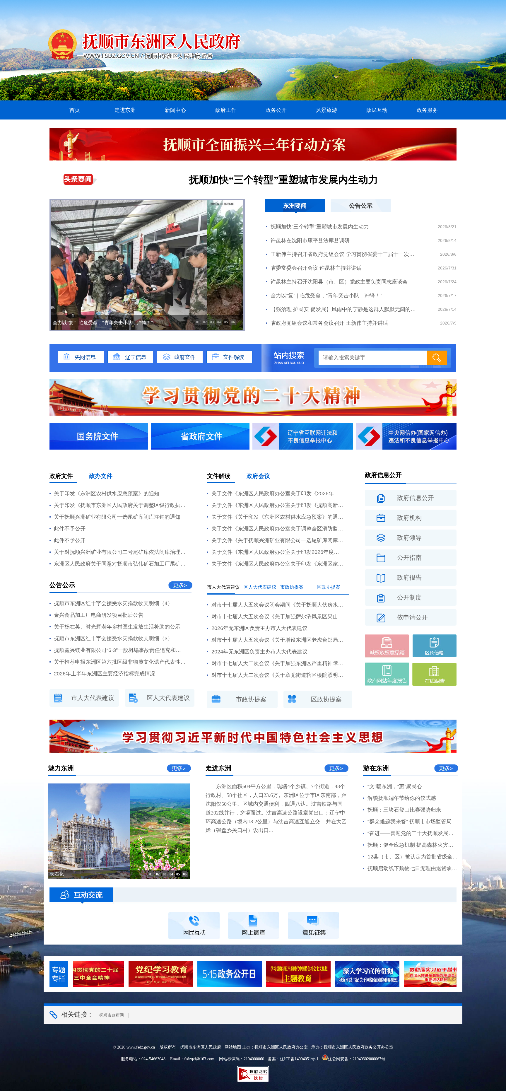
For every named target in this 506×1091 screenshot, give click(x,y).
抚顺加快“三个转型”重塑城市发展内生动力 (283, 179)
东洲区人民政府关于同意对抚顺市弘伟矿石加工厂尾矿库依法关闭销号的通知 (120, 564)
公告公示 (360, 205)
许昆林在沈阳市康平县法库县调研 (310, 240)
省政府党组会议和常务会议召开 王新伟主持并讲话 (329, 323)
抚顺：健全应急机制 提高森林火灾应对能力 (412, 845)
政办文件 (100, 476)
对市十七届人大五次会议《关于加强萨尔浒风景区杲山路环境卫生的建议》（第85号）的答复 (277, 616)
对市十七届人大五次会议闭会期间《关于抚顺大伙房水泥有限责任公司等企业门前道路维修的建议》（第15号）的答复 (277, 605)
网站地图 (233, 1047)
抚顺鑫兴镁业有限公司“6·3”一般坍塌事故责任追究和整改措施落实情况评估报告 (120, 650)
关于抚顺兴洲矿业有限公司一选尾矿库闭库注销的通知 (117, 517)
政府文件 (61, 476)
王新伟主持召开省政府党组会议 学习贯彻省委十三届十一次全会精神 (344, 254)
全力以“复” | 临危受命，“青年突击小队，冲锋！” (326, 295)
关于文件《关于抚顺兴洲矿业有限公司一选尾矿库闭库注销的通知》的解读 (277, 540)
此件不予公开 (70, 529)
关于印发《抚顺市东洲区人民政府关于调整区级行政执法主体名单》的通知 (120, 505)
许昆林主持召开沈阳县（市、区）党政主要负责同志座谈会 (339, 282)
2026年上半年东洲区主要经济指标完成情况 (104, 674)
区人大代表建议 (168, 697)
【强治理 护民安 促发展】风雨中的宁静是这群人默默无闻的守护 (344, 309)
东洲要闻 (295, 205)
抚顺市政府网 (111, 1015)
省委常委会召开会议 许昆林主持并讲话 (316, 268)
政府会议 (258, 476)
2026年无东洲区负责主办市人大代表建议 (259, 628)
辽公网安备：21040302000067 (354, 1059)
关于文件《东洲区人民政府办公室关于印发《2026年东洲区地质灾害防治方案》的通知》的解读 (277, 493)
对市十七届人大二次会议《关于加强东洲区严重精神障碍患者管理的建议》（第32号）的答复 (277, 663)
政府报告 (409, 577)
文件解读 (218, 476)
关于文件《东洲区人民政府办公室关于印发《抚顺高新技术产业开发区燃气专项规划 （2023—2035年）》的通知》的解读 (277, 505)
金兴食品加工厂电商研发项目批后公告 (98, 615)
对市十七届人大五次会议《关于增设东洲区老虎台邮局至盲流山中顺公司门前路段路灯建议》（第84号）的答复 (277, 640)
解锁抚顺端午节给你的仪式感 (401, 798)
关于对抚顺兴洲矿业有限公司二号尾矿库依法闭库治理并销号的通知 (120, 552)
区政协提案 (328, 587)
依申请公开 (412, 617)
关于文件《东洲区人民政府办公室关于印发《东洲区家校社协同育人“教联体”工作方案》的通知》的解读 (277, 564)
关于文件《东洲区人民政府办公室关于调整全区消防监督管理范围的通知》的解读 (277, 529)
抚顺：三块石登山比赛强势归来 (404, 810)
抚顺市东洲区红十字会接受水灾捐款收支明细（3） (113, 638)
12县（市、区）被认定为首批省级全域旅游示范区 (412, 857)
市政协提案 (292, 587)
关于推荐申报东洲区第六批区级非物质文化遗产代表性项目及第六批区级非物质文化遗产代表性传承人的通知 (120, 662)
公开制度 (409, 597)
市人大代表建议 (92, 697)
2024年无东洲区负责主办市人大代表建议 (259, 652)
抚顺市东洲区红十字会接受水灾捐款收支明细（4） (113, 603)
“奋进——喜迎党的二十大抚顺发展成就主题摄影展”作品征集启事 (412, 833)
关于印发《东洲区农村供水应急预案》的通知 (106, 493)
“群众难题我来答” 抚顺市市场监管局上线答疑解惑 (412, 821)
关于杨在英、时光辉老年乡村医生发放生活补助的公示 (117, 627)
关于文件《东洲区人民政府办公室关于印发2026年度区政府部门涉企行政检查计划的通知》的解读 (277, 552)
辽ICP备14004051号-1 (299, 1059)
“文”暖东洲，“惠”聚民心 (394, 786)
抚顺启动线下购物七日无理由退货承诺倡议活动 (412, 868)
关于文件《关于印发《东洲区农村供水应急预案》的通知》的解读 (277, 517)
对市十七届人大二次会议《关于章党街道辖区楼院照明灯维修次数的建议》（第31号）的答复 (277, 675)
